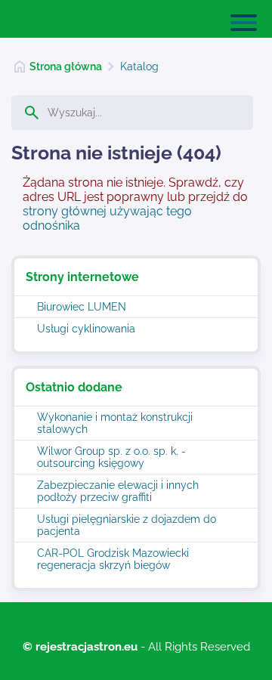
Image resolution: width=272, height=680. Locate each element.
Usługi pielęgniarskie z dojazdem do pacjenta (126, 525)
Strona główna (65, 66)
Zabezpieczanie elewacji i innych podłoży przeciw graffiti (118, 491)
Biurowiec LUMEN (81, 307)
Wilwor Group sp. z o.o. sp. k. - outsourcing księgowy (111, 457)
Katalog (139, 66)
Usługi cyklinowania (86, 329)
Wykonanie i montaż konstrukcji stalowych (115, 423)
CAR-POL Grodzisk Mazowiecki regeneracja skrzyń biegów (113, 559)
